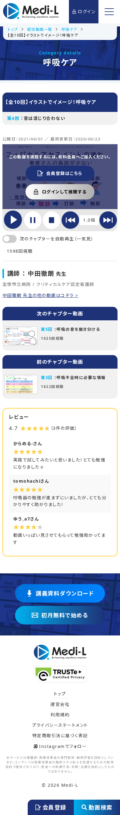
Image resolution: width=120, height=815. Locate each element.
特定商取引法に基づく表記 (60, 735)
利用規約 (60, 715)
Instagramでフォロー (63, 746)
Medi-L (69, 785)
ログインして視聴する (64, 192)
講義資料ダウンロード (65, 593)
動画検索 (101, 807)
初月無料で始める (64, 615)
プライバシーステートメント (60, 725)
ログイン (86, 11)
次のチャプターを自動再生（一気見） (57, 239)
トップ (60, 694)
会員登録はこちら (64, 173)
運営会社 (60, 704)
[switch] (9, 239)
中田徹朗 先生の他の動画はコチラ (39, 295)
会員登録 (54, 807)
